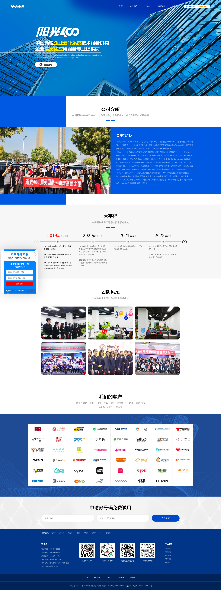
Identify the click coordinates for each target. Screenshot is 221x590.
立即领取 (19, 284)
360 (101, 533)
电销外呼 (133, 6)
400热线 (168, 549)
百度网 (53, 533)
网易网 (78, 533)
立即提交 (165, 518)
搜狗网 (94, 533)
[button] (184, 240)
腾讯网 (69, 533)
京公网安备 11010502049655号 (140, 586)
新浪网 (61, 533)
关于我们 (175, 6)
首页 (121, 6)
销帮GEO (168, 562)
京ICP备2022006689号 (116, 586)
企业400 (147, 6)
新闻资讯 (161, 6)
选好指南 (168, 552)
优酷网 (86, 533)
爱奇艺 (108, 533)
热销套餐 (168, 555)
